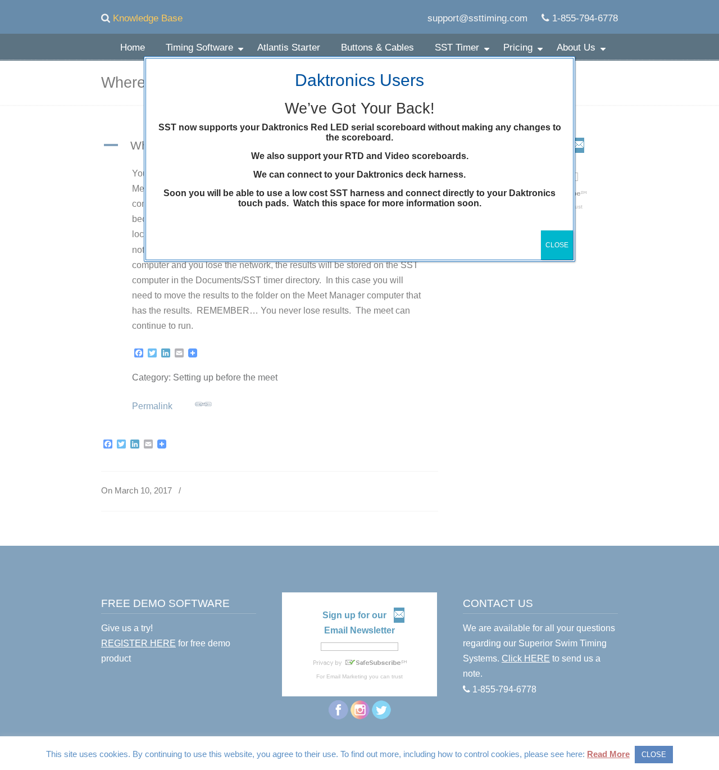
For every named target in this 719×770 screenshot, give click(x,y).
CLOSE (556, 245)
